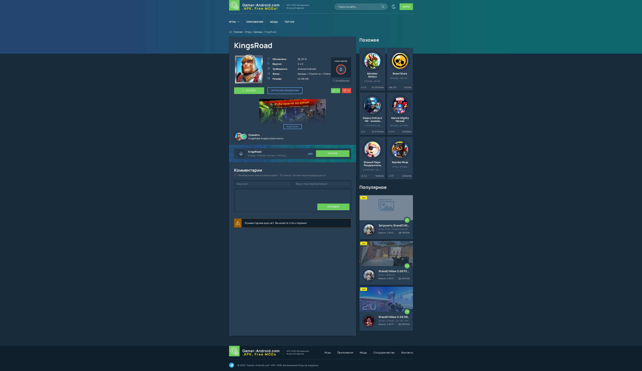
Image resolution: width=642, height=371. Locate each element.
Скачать (251, 90)
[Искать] (383, 6)
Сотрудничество (384, 352)
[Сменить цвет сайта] (393, 6)
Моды (274, 21)
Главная (238, 31)
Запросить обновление (285, 90)
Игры (232, 21)
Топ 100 (289, 21)
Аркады (258, 31)
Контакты (407, 352)
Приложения (254, 21)
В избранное (343, 80)
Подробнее (292, 126)
